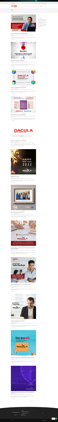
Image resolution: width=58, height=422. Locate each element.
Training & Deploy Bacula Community (17, 320)
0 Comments (13, 35)
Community (25, 214)
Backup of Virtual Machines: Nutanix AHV (18, 87)
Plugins (31, 250)
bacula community (20, 178)
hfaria (12, 213)
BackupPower (15, 178)
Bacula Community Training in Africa (17, 212)
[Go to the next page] (35, 401)
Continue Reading (13, 39)
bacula (17, 178)
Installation (28, 214)
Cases (23, 214)
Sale (28, 286)
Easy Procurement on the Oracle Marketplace (19, 33)
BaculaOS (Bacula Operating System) (17, 60)
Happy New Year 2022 (15, 176)
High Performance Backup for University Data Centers (21, 284)
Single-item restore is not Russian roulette (41, 21)
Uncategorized (33, 250)
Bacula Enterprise (24, 178)
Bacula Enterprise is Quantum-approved (18, 114)
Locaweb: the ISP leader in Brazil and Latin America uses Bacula (22, 357)
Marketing (28, 178)
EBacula (25, 286)
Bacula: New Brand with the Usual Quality (18, 140)
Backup (12, 178)
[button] (38, 6)
